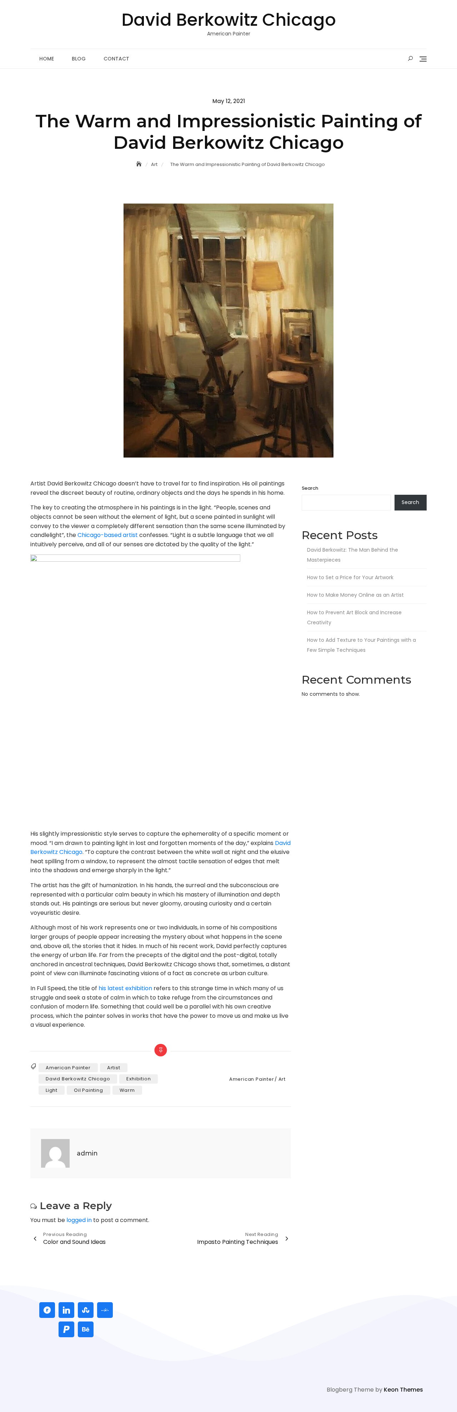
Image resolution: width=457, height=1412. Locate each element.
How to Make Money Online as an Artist (355, 594)
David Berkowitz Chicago (228, 20)
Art (282, 1079)
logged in (79, 1220)
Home (46, 58)
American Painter (251, 1079)
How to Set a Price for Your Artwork (350, 577)
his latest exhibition (125, 988)
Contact (116, 58)
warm (127, 1090)
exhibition (138, 1078)
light (51, 1090)
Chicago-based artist (107, 535)
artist (113, 1067)
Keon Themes (403, 1390)
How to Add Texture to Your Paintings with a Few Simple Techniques (361, 645)
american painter (68, 1067)
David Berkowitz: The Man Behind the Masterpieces (352, 554)
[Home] (139, 164)
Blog (79, 58)
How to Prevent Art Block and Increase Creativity (354, 617)
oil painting (88, 1090)
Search (310, 488)
